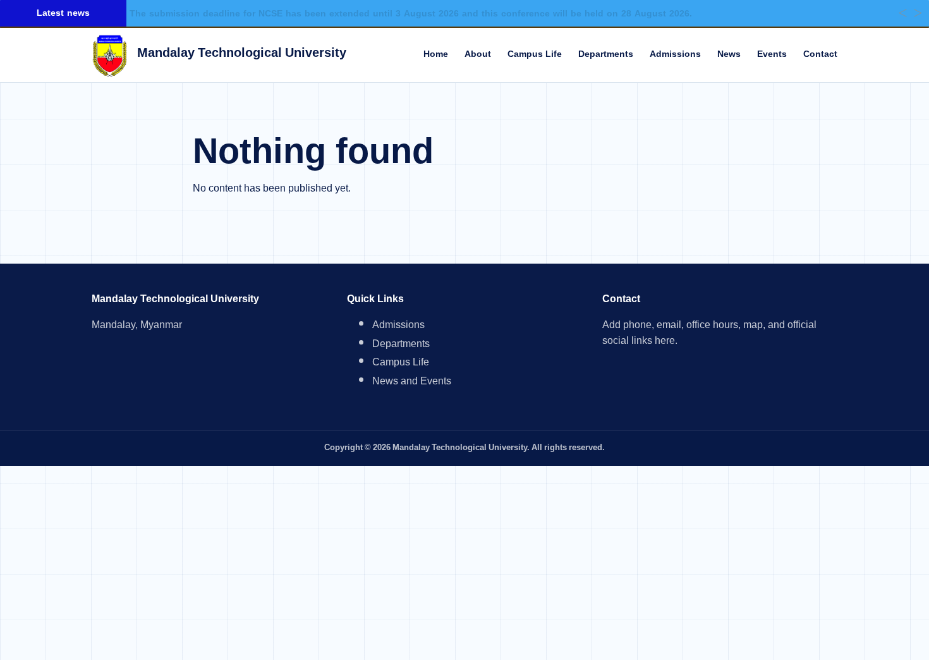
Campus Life (534, 54)
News (729, 54)
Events (772, 54)
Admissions (675, 54)
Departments (605, 54)
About (477, 54)
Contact (820, 54)
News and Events (411, 383)
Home (435, 54)
